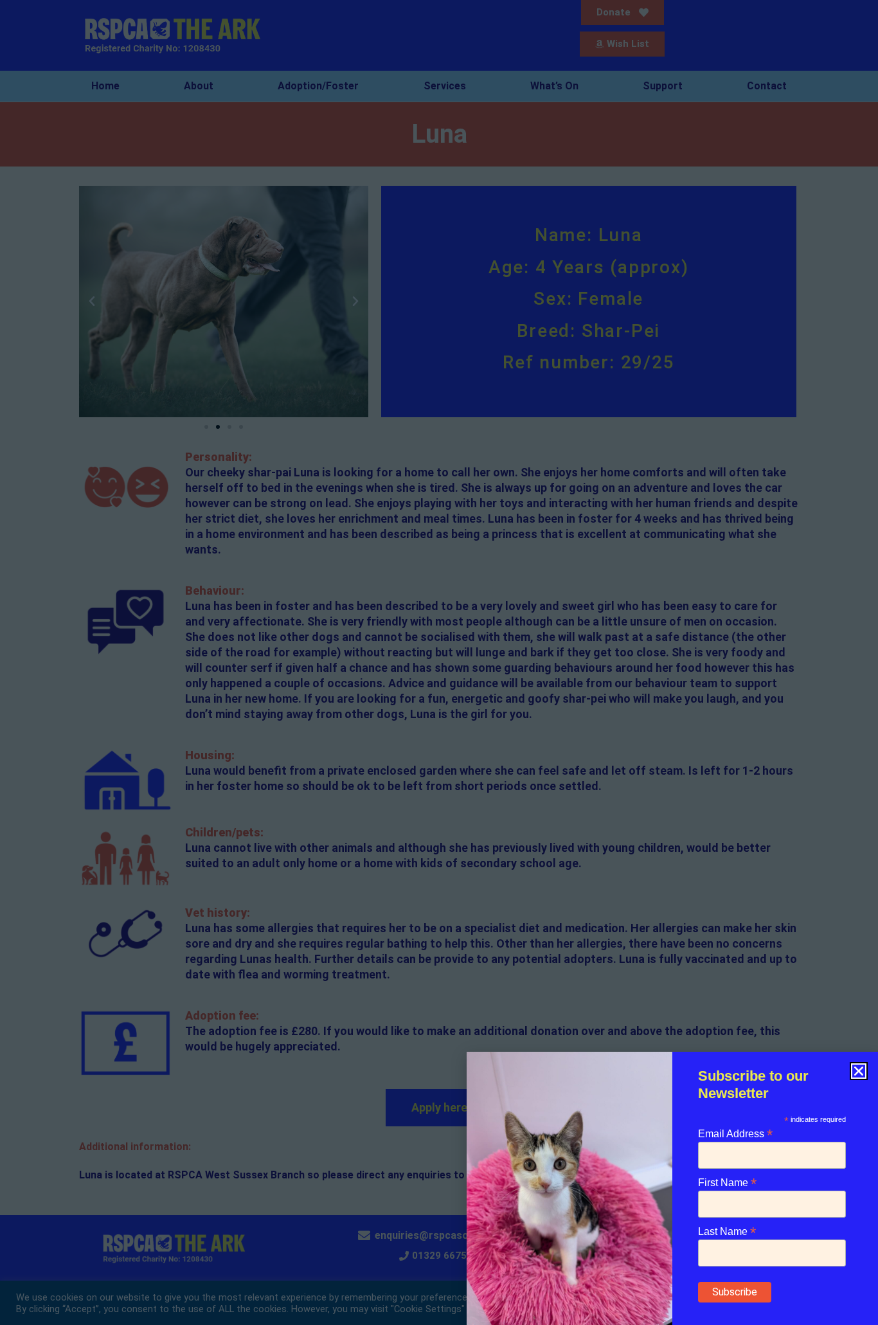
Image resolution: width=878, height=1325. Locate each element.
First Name (727, 1182)
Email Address (735, 1133)
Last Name (727, 1231)
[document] (439, 662)
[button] (858, 1071)
